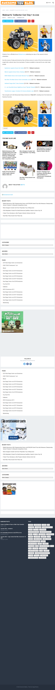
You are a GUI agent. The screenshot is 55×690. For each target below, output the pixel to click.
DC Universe (38, 527)
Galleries (5, 286)
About (4, 268)
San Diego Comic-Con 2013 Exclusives (13, 300)
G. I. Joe (35, 534)
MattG (4, 17)
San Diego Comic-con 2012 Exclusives (12, 297)
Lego (49, 536)
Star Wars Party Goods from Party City (12, 215)
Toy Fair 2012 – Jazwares (7, 528)
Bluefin (44, 524)
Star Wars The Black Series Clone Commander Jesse (18, 79)
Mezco (40, 543)
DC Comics (31, 527)
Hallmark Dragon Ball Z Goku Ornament (14, 83)
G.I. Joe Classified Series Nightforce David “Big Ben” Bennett (20, 87)
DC (48, 524)
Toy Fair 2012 (6, 284)
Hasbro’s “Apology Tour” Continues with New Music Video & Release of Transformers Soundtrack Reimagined (44, 174)
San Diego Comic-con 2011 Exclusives (12, 294)
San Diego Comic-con (33, 550)
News (7, 10)
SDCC (41, 550)
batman (31, 524)
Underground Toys (33, 557)
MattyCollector (32, 543)
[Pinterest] (32, 21)
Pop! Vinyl (36, 548)
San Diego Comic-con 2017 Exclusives (12, 278)
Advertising (6, 302)
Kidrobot (44, 536)
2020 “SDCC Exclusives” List (10, 265)
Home (3, 10)
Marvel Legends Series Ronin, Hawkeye (15, 72)
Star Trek (47, 550)
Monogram (31, 546)
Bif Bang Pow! (38, 524)
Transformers (44, 555)
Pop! (30, 548)
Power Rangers (43, 548)
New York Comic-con (45, 546)
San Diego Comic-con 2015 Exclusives (12, 273)
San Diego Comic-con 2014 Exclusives (12, 270)
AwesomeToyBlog (23, 686)
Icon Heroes (37, 536)
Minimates (46, 543)
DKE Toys (36, 529)
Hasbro (31, 536)
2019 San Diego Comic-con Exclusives (12, 262)
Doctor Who (43, 529)
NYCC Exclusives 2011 (8, 289)
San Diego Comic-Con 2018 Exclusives (13, 281)
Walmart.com (22, 54)
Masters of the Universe (34, 541)
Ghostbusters (50, 534)
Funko (30, 534)
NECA (37, 546)
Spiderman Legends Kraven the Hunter (14, 68)
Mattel (43, 541)
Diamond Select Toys (47, 527)
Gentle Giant (42, 534)
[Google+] (29, 21)
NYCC (52, 546)
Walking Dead (43, 557)
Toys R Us (37, 555)
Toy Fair (31, 555)
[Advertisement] (27, 346)
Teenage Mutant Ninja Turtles (42, 553)
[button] (48, 2)
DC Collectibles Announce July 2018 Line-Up (11, 532)
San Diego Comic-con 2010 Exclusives (12, 292)
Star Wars (31, 553)
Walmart (6, 128)
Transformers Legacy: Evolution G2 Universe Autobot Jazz (19, 91)
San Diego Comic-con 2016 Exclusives (12, 276)
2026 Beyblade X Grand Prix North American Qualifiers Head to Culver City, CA (44, 149)
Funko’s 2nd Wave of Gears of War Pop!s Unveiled (12, 524)
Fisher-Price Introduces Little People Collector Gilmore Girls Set (8, 173)
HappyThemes (35, 686)
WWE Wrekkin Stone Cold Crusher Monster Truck (17, 75)
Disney (30, 529)
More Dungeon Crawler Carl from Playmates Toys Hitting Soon (27, 152)
